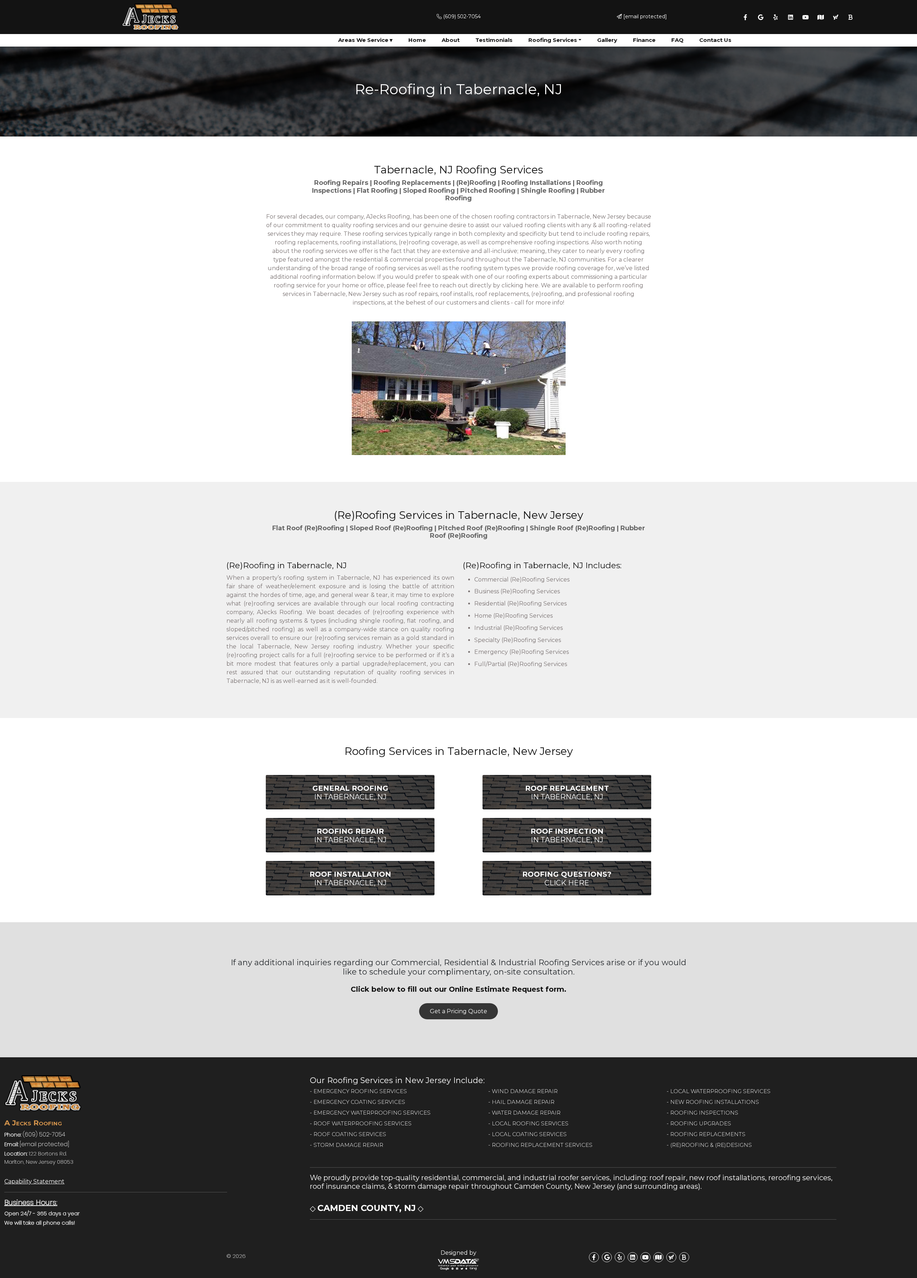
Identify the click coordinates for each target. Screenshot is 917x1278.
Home (417, 40)
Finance (644, 40)
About (451, 40)
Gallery (607, 40)
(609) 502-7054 (461, 16)
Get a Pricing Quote (458, 1011)
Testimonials (494, 40)
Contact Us (715, 40)
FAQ (677, 40)
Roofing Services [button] (552, 40)
